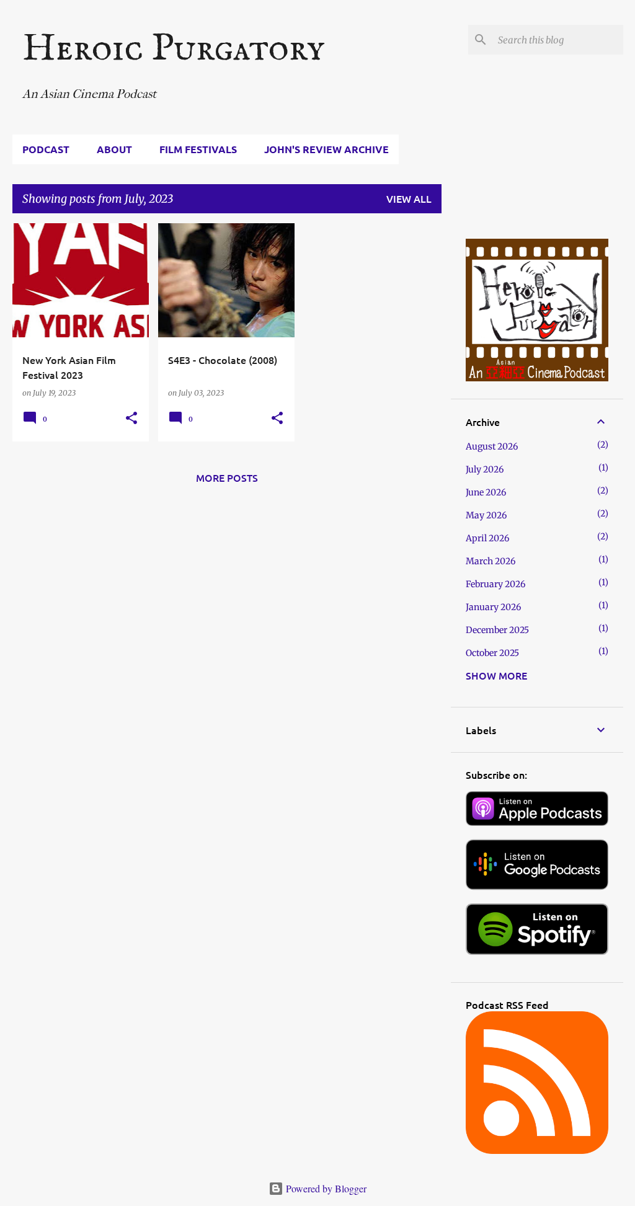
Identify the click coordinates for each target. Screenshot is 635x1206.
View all (409, 198)
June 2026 (486, 492)
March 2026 (490, 561)
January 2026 (493, 607)
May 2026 (486, 515)
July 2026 (485, 469)
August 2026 (492, 446)
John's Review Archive (326, 149)
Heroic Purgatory (173, 49)
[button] (131, 418)
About (114, 149)
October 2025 (492, 652)
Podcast (45, 149)
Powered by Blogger (324, 1188)
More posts (227, 477)
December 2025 (497, 630)
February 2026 (495, 584)
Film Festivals (198, 149)
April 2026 (487, 538)
